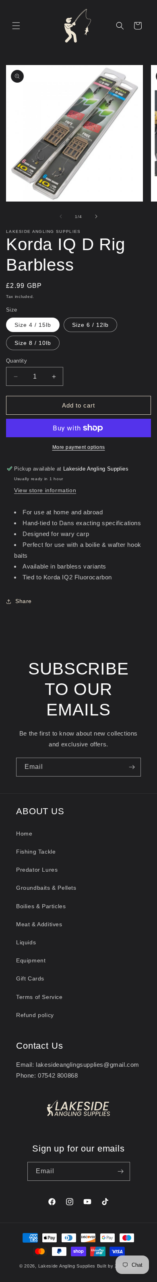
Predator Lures (37, 869)
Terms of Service (39, 997)
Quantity (16, 361)
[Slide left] (61, 216)
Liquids (26, 942)
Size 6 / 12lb (90, 325)
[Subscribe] (131, 767)
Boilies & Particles (41, 906)
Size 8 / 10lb (32, 343)
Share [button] (23, 601)
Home (24, 833)
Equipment (30, 960)
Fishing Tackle (36, 851)
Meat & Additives (39, 924)
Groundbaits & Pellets (46, 888)
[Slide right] (96, 216)
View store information (45, 490)
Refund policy (35, 1015)
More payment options (78, 447)
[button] (16, 26)
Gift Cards (30, 978)
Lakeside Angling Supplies (67, 1266)
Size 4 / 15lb (32, 325)
